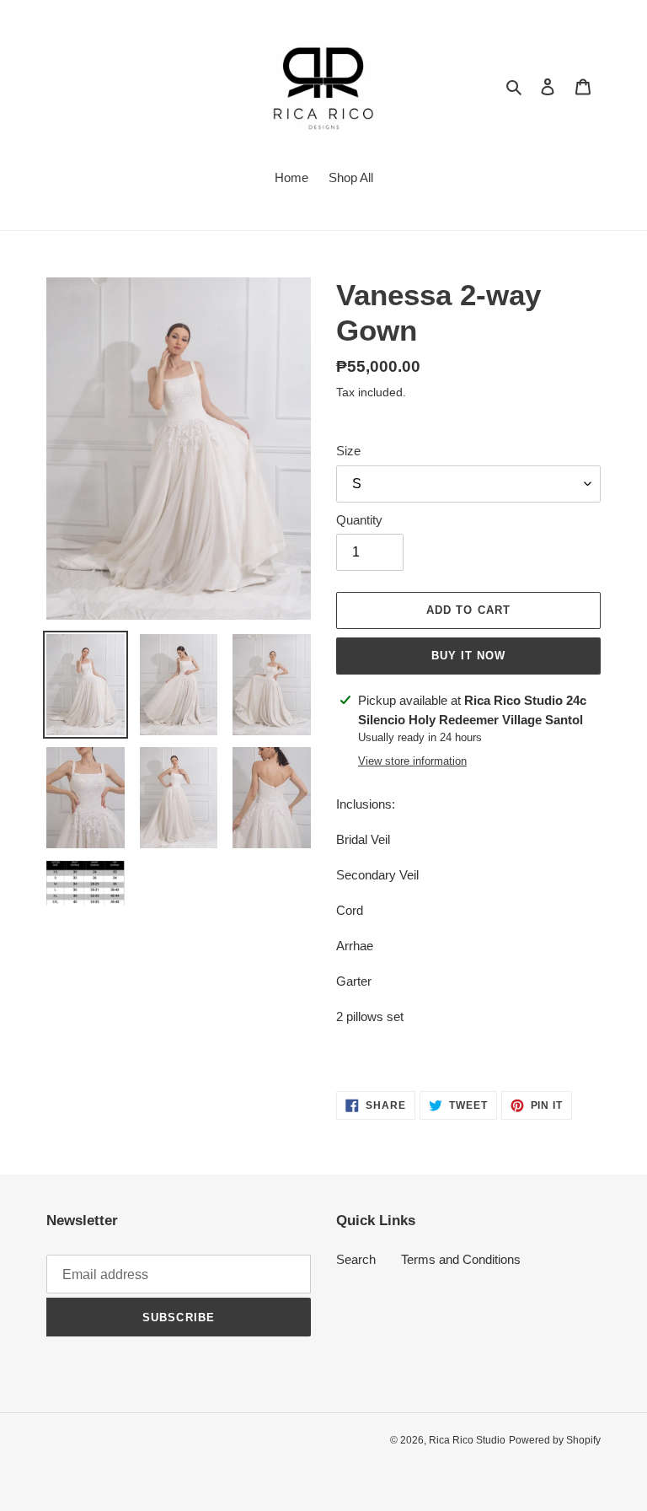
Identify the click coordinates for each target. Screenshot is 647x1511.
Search (356, 1259)
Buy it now (468, 655)
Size (348, 451)
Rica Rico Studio (467, 1440)
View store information (412, 761)
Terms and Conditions (461, 1259)
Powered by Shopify (555, 1440)
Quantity (359, 520)
